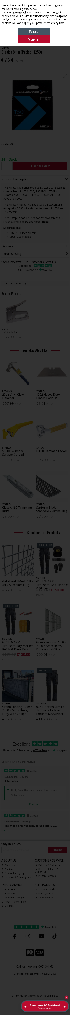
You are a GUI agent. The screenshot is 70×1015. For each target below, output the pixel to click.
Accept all (33, 39)
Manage (33, 31)
